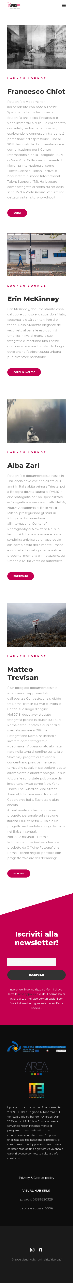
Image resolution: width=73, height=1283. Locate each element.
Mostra (18, 873)
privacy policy (27, 994)
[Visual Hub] (13, 5)
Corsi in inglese (24, 372)
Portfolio (20, 576)
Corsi (17, 212)
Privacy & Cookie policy (36, 1178)
